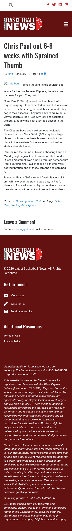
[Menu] (66, 24)
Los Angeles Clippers (23, 205)
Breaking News (25, 201)
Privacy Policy (12, 341)
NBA (38, 201)
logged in (25, 229)
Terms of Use (12, 335)
